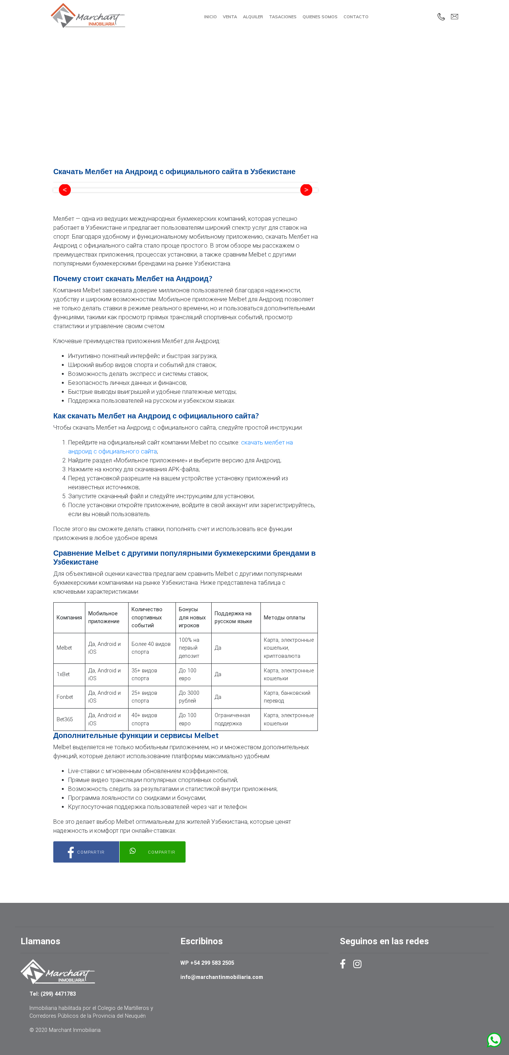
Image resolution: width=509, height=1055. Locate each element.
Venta (230, 16)
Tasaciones (283, 16)
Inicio (210, 16)
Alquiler (253, 16)
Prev (65, 190)
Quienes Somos (320, 16)
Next (306, 190)
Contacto (356, 16)
